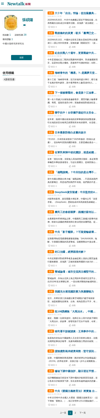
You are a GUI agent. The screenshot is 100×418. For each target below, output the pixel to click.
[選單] (2, 3)
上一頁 (63, 413)
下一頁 (82, 413)
